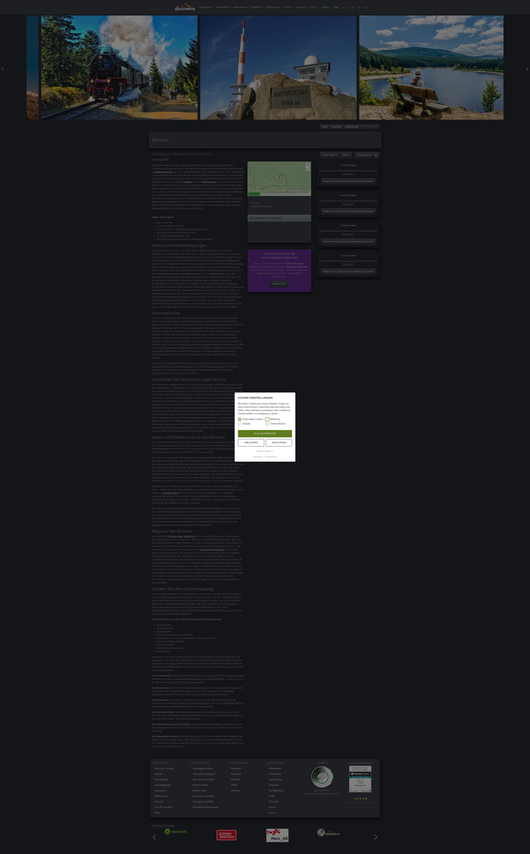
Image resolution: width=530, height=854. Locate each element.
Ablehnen (251, 442)
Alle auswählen (265, 433)
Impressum (258, 457)
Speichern (279, 442)
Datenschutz (271, 457)
